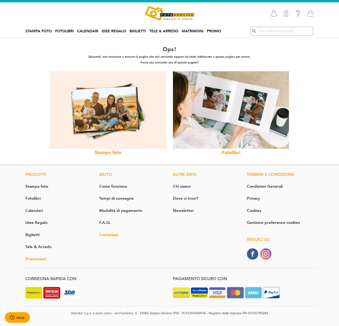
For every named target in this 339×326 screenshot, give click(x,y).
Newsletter (183, 210)
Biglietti (138, 31)
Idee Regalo (114, 31)
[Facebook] (252, 253)
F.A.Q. (105, 222)
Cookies (254, 210)
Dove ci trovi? (185, 198)
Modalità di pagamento (120, 210)
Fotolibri (64, 31)
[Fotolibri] (231, 109)
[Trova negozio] (286, 13)
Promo (214, 31)
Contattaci (108, 234)
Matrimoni (192, 31)
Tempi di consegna (116, 198)
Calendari (87, 31)
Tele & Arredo (163, 31)
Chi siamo (182, 186)
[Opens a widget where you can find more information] (17, 318)
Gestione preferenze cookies (273, 222)
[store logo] (169, 13)
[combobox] (282, 31)
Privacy (253, 198)
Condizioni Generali (265, 186)
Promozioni (35, 259)
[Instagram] (265, 253)
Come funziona (113, 186)
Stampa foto (38, 31)
